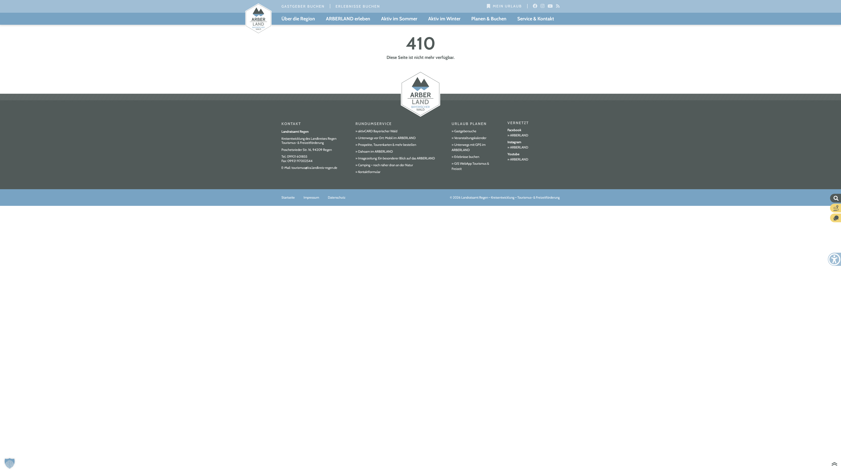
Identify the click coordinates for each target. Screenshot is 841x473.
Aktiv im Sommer (399, 19)
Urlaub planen (469, 124)
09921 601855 (297, 157)
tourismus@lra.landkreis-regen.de (314, 168)
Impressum (311, 197)
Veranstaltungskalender (470, 138)
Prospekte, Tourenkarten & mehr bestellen (387, 145)
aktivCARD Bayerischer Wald (377, 131)
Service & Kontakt (535, 19)
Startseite (288, 197)
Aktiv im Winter (444, 19)
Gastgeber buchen (303, 6)
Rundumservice (373, 124)
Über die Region (298, 19)
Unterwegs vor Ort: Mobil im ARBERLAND (387, 138)
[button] (9, 463)
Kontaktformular (369, 172)
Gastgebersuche (465, 131)
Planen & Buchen (488, 19)
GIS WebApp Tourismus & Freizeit (470, 166)
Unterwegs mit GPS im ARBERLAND (469, 147)
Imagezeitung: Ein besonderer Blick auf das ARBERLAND (396, 158)
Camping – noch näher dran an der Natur (385, 165)
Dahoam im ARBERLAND (375, 152)
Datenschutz (336, 197)
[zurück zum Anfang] (834, 464)
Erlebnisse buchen (358, 6)
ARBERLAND (519, 135)
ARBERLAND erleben (348, 19)
